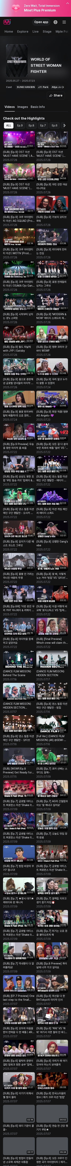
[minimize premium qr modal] (67, 3)
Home (9, 31)
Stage (47, 31)
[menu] (64, 22)
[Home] (7, 22)
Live (36, 31)
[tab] (10, 107)
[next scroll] (63, 87)
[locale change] (55, 22)
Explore (22, 31)
